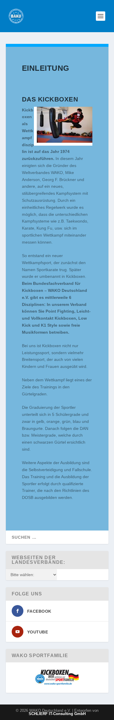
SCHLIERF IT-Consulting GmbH (57, 714)
